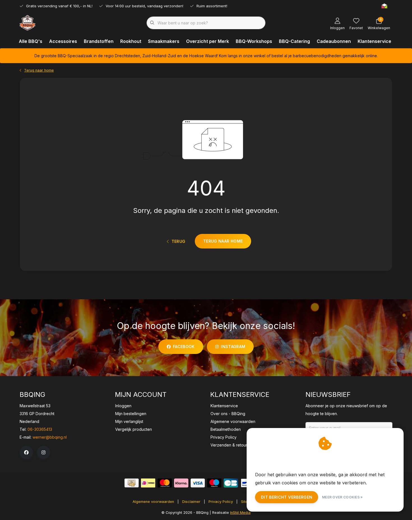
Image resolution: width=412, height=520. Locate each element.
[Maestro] (214, 482)
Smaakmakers (163, 41)
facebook (184, 346)
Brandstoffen (99, 41)
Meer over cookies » (342, 497)
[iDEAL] (148, 482)
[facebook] (26, 452)
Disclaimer (191, 502)
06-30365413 (39, 429)
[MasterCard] (165, 482)
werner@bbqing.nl (50, 437)
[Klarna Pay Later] (181, 482)
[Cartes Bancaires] (231, 482)
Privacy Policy (221, 502)
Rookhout (130, 41)
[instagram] (43, 452)
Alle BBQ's (30, 41)
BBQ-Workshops (254, 41)
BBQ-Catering (294, 41)
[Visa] (198, 482)
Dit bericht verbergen (286, 497)
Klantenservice (374, 41)
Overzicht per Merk (207, 41)
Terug (178, 241)
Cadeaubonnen (334, 41)
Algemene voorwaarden (153, 502)
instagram (233, 346)
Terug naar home (223, 241)
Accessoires (63, 41)
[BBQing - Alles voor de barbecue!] (27, 22)
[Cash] (131, 482)
